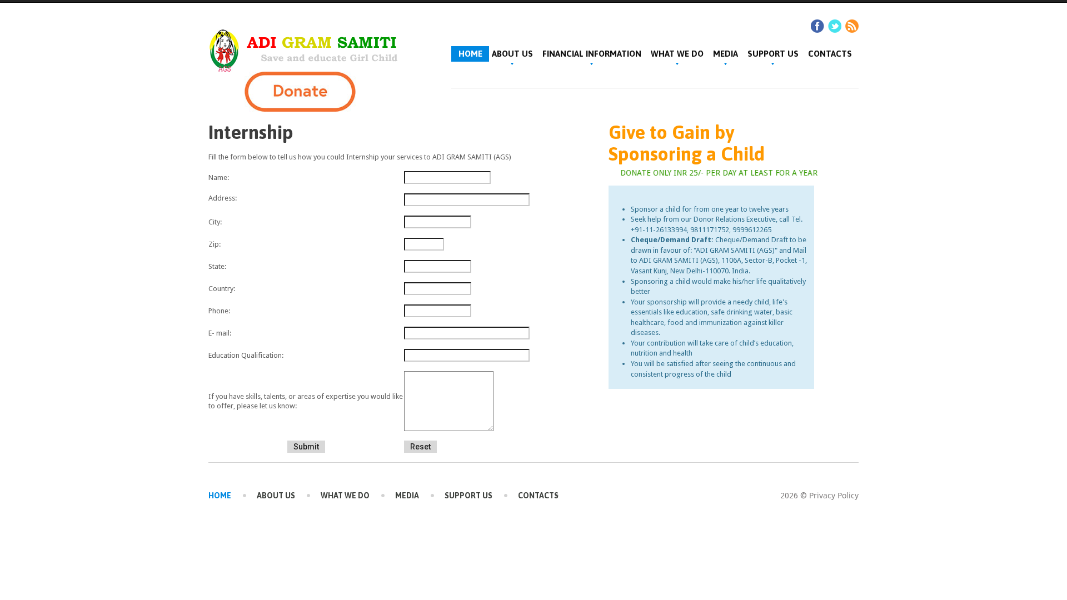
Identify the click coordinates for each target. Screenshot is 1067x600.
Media (725, 53)
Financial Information (591, 53)
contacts (830, 53)
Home (219, 495)
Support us (773, 53)
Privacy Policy (834, 495)
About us (276, 495)
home (470, 53)
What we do (677, 53)
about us (512, 53)
